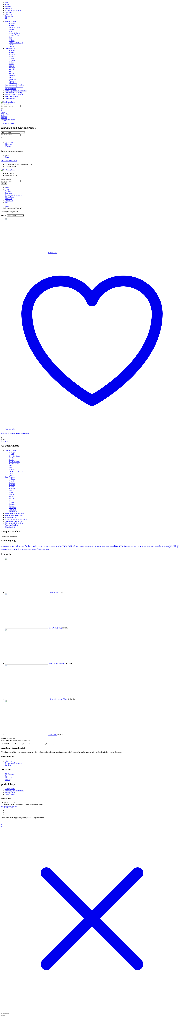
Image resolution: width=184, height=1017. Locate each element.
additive (3, 546)
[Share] (6, 1013)
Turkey (11, 46)
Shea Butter (13, 83)
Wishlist (7, 146)
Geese (11, 31)
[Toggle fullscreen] (4, 1013)
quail (11, 549)
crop (40, 546)
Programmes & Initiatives (13, 10)
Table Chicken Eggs (16, 43)
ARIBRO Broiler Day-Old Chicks (15, 433)
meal (135, 546)
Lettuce (11, 62)
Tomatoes (12, 81)
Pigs (10, 39)
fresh (73, 546)
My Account (9, 142)
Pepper (11, 77)
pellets (156, 546)
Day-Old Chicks (14, 27)
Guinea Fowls (14, 35)
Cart (6, 776)
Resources (8, 8)
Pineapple (12, 79)
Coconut (12, 60)
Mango (11, 66)
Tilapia (11, 45)
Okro (11, 71)
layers (107, 546)
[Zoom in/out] (2, 1013)
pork (167, 546)
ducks (57, 546)
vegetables (36, 549)
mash (131, 546)
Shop (7, 4)
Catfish (11, 25)
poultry (174, 546)
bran (23, 546)
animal (15, 546)
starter (21, 549)
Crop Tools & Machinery (13, 92)
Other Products (10, 98)
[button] (9, 161)
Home (7, 3)
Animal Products (10, 21)
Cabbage (12, 50)
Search (4, 183)
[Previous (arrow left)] (2, 1015)
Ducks (11, 29)
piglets (163, 546)
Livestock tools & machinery (14, 94)
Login (7, 157)
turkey (29, 549)
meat (139, 546)
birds (19, 546)
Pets (10, 37)
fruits (80, 546)
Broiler (28, 546)
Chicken (12, 23)
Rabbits (11, 41)
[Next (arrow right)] (4, 1015)
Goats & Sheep (14, 33)
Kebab (99, 546)
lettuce (112, 546)
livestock (119, 546)
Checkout (8, 144)
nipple (152, 546)
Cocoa (11, 58)
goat (83, 546)
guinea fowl (92, 546)
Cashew (12, 54)
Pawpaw (12, 75)
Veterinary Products (11, 96)
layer (104, 546)
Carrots (11, 52)
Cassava (12, 56)
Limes (11, 64)
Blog (6, 18)
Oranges (12, 68)
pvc (8, 549)
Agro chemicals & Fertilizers (14, 85)
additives (8, 546)
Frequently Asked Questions (14, 791)
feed (68, 546)
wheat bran (45, 549)
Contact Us (9, 16)
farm (62, 546)
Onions (11, 73)
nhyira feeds (146, 546)
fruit (77, 546)
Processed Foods (10, 89)
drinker (49, 546)
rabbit (16, 549)
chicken (35, 546)
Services (8, 6)
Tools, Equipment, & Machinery (16, 91)
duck (53, 546)
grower (87, 546)
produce (4, 549)
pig (159, 546)
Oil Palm (12, 69)
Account (4, 118)
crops (44, 546)
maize (127, 546)
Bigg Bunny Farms (7, 123)
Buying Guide (10, 792)
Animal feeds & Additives (14, 87)
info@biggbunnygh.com (9, 807)
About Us (8, 14)
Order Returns (10, 794)
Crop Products (10, 48)
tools (25, 549)
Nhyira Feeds (9, 12)
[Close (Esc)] (8, 1013)
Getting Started (10, 789)
